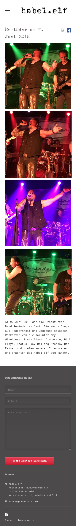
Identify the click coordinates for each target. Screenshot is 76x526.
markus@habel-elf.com (23, 501)
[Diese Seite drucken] (62, 31)
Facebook (6, 514)
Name (12, 390)
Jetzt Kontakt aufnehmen (30, 460)
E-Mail (13, 401)
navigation (7, 10)
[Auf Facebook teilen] (69, 31)
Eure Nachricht (19, 412)
